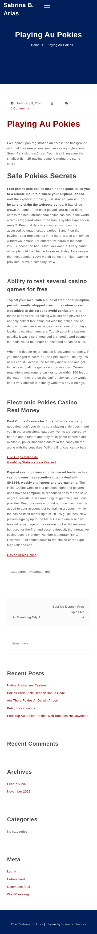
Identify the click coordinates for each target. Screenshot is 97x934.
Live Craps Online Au (22, 457)
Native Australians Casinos (27, 685)
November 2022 (18, 791)
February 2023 (17, 784)
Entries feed (16, 879)
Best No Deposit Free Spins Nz (68, 609)
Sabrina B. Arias (19, 9)
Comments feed (18, 886)
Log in (11, 871)
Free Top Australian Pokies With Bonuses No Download (47, 716)
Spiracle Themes (73, 924)
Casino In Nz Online (21, 555)
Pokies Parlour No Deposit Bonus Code (36, 693)
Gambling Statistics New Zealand (31, 462)
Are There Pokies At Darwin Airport (32, 700)
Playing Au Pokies (43, 124)
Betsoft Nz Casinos (21, 708)
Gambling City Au (29, 617)
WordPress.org (18, 894)
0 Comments (20, 108)
